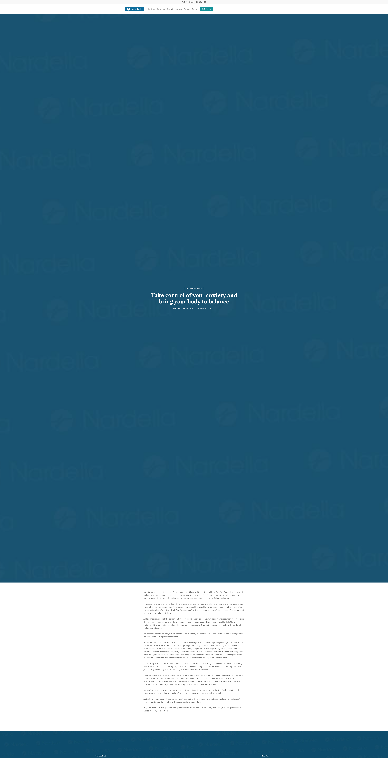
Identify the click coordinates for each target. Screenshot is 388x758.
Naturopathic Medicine (194, 289)
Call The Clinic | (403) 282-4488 (194, 2)
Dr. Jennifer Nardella (184, 308)
